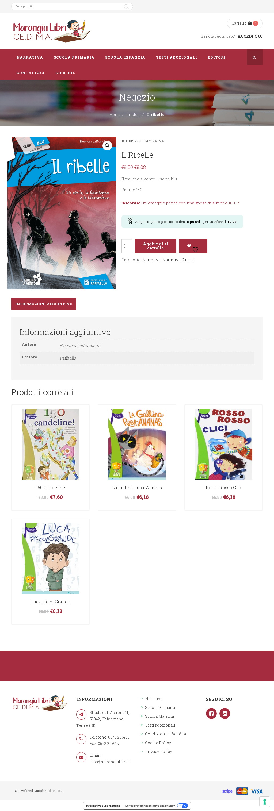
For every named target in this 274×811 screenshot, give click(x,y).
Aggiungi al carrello (155, 245)
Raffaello (68, 358)
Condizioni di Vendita (165, 733)
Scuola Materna (159, 716)
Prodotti (133, 114)
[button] (107, 145)
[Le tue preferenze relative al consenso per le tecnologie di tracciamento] (265, 802)
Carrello (239, 23)
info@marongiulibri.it (110, 761)
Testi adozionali (160, 725)
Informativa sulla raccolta (103, 805)
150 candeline (50, 487)
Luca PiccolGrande (50, 601)
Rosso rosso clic (223, 487)
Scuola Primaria (160, 707)
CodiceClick (53, 791)
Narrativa (151, 259)
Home (115, 114)
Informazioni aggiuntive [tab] (43, 304)
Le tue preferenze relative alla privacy (150, 805)
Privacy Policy (158, 751)
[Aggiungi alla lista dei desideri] (193, 246)
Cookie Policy (158, 742)
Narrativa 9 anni (178, 259)
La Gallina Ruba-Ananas (137, 487)
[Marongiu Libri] (51, 31)
